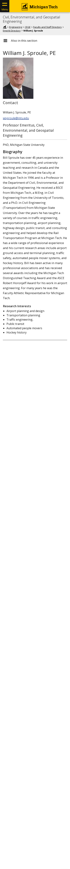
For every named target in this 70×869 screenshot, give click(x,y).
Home (4, 27)
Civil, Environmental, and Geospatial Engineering (31, 19)
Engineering (15, 27)
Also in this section (24, 40)
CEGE (28, 27)
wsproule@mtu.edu (16, 118)
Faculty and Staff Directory (47, 27)
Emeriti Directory (12, 30)
